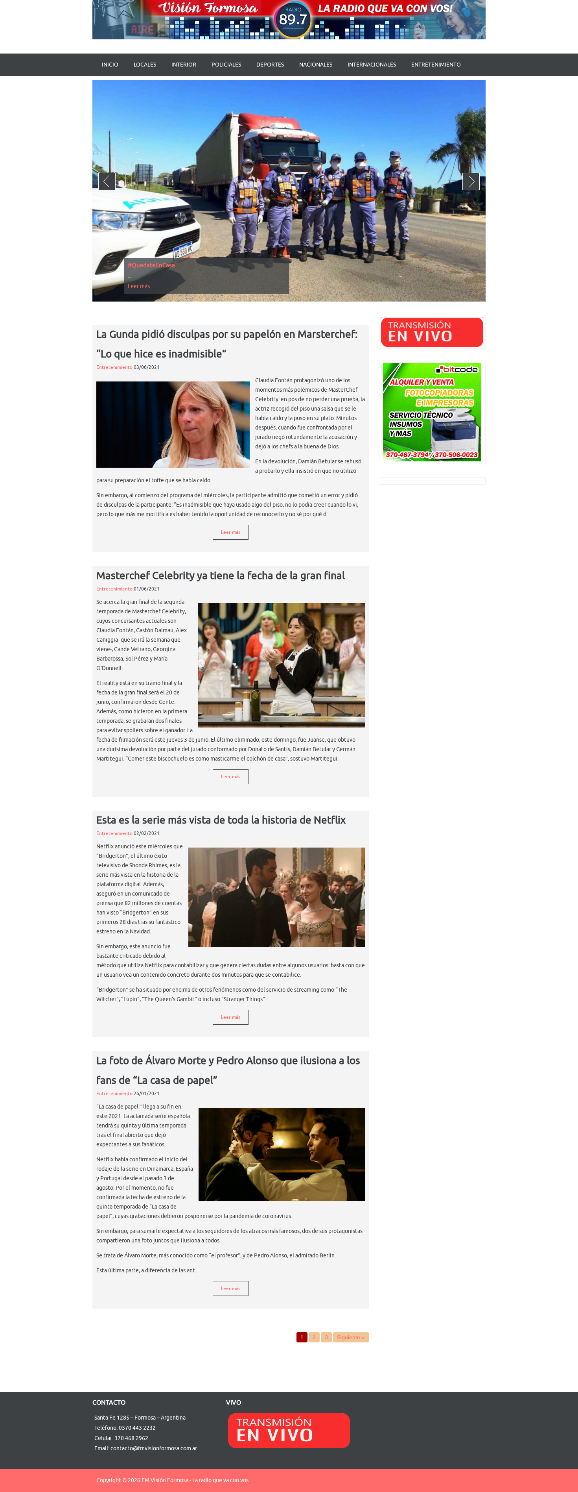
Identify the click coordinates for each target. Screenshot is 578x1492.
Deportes (270, 64)
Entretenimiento (436, 64)
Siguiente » (351, 1337)
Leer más (139, 286)
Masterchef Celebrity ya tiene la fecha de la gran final (220, 575)
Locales (145, 64)
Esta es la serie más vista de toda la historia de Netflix (221, 820)
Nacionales (315, 64)
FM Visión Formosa (165, 1480)
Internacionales (372, 64)
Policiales (226, 64)
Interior (183, 64)
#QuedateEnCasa (151, 265)
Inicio (110, 64)
